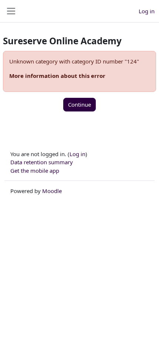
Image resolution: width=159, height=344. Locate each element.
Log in (147, 11)
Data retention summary (41, 162)
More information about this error (57, 75)
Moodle (52, 191)
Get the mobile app (34, 170)
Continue (79, 104)
